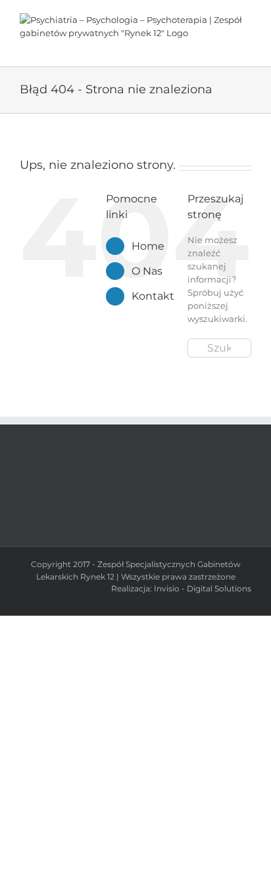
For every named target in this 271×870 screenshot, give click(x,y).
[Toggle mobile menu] (246, 46)
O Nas (147, 271)
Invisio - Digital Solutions (202, 588)
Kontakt (153, 296)
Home (148, 246)
